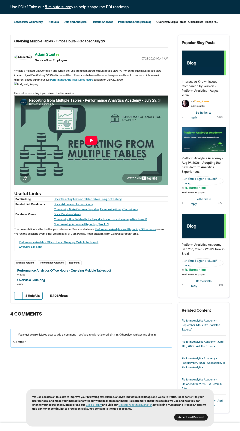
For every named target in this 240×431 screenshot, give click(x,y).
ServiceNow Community (28, 22)
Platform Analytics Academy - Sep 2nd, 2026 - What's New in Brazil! (203, 249)
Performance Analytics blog (134, 22)
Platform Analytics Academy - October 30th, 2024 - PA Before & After (202, 384)
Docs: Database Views (67, 214)
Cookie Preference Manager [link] (135, 404)
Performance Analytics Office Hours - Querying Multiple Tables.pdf (58, 242)
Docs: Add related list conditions (73, 204)
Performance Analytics (52, 262)
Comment (20, 342)
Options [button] (165, 53)
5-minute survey (59, 6)
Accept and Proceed (191, 417)
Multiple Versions (25, 262)
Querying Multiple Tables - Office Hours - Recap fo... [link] (187, 22)
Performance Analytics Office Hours (71, 79)
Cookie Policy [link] (94, 404)
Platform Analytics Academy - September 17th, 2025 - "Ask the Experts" (201, 325)
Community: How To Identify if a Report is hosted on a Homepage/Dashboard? (100, 219)
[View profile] (185, 103)
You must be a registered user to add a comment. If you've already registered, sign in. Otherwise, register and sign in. (86, 334)
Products (53, 22)
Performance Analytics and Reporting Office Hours (125, 229)
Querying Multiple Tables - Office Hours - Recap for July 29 (59, 41)
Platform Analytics (102, 22)
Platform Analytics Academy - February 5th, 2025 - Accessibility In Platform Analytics (203, 363)
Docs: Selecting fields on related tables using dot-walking (88, 199)
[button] (18, 295)
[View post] (204, 63)
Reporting (74, 262)
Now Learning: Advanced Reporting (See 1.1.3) (81, 224)
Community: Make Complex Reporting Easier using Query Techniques (96, 209)
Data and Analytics (75, 22)
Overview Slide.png (30, 247)
